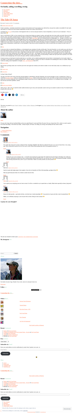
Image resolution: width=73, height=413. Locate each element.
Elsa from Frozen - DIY (25, 309)
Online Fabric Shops (8, 13)
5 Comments (16, 23)
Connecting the (7, 293)
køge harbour (57, 105)
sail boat (65, 105)
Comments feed (6, 365)
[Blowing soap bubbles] (6, 85)
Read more (3, 284)
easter (13, 105)
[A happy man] (4, 69)
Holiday (20, 105)
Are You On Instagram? (25, 321)
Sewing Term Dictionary (25, 301)
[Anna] (2, 82)
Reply (4, 148)
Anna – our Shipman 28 (27, 60)
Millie (4, 181)
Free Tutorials (6, 12)
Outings (24, 105)
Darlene (5, 331)
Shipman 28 (33, 105)
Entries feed (6, 364)
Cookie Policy (25, 410)
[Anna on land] (4, 63)
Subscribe (5, 353)
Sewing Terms (6, 14)
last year (9, 31)
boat (45, 105)
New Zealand (6, 9)
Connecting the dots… (11, 3)
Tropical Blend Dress (6, 130)
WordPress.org (6, 366)
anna (42, 105)
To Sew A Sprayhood (13, 334)
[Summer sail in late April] (7, 25)
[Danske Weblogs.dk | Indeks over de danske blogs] (36, 357)
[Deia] (2, 46)
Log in (4, 362)
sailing (68, 105)
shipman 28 (3, 106)
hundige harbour (50, 105)
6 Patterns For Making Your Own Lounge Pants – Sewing (16, 332)
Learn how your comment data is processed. (28, 236)
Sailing (28, 105)
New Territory (4, 131)
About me (5, 16)
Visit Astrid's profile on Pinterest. (36, 325)
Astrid (3, 23)
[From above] (4, 71)
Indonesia (5, 11)
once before (35, 38)
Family (16, 105)
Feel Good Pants (23, 313)
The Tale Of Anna (9, 19)
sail (62, 105)
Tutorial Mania (23, 305)
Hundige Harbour (10, 77)
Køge (31, 77)
